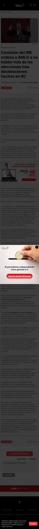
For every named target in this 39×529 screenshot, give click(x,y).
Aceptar (33, 524)
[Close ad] (36, 247)
